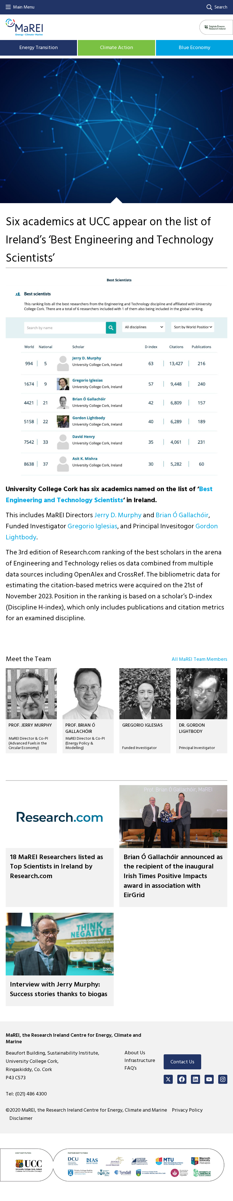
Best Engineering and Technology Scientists (109, 494)
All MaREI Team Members (199, 659)
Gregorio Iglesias (92, 526)
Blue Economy (194, 47)
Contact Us (182, 1062)
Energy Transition (38, 47)
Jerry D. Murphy (118, 515)
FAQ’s (130, 1068)
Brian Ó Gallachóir (182, 515)
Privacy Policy (187, 1110)
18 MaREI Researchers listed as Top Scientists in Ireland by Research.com (56, 866)
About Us (134, 1053)
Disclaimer (20, 1118)
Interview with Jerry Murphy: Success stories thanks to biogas (58, 989)
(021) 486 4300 (31, 1094)
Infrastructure (139, 1060)
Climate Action (116, 47)
